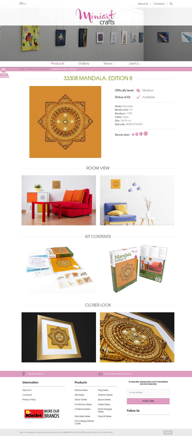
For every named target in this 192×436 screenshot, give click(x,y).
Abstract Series (105, 395)
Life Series (79, 395)
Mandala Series (82, 416)
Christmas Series (82, 409)
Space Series (104, 400)
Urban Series (81, 400)
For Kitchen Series (83, 405)
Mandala (43, 69)
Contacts (159, 4)
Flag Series (103, 390)
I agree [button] (168, 432)
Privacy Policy (29, 400)
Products (57, 63)
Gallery (83, 63)
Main (22, 69)
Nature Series (81, 390)
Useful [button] (133, 63)
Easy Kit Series (104, 416)
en (21, 3)
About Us (143, 4)
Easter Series (104, 405)
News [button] (108, 63)
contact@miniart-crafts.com (118, 374)
